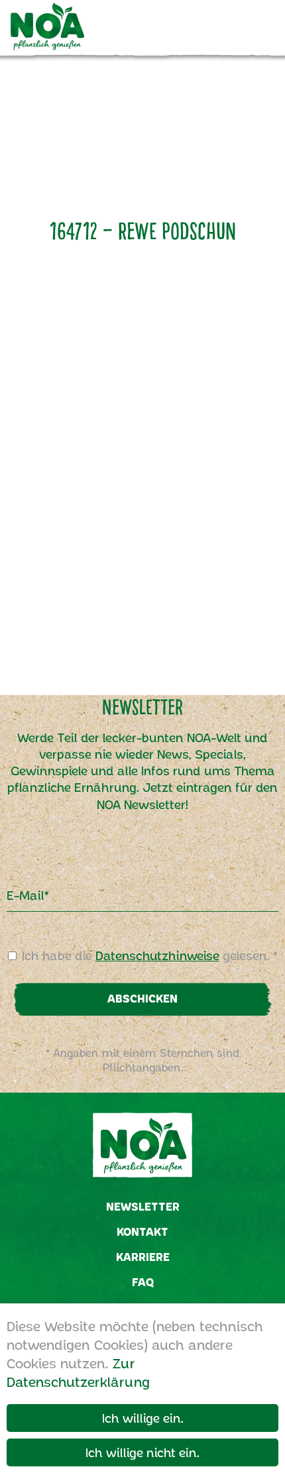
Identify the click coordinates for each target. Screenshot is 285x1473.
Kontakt (142, 1231)
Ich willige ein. (143, 1418)
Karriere (143, 1256)
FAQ (143, 1282)
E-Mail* (28, 895)
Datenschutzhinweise (157, 955)
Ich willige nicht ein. (143, 1452)
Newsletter (143, 1206)
